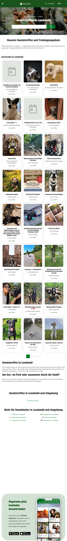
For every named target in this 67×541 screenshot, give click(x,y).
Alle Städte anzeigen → (33, 400)
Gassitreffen (54, 85)
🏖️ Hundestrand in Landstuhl (17, 417)
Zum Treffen (12, 94)
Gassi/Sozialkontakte (33, 85)
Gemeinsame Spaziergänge (54, 194)
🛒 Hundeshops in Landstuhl (17, 420)
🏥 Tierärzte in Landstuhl (49, 417)
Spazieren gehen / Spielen (54, 343)
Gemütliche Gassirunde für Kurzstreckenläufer (12, 86)
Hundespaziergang (12, 194)
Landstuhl (40, 16)
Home (26, 16)
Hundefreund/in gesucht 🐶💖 (33, 308)
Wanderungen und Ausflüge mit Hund (33, 159)
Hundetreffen (33, 16)
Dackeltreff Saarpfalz (33, 194)
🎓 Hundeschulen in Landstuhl (49, 420)
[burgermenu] (2, 4)
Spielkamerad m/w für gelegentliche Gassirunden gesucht (54, 271)
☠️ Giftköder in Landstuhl (17, 414)
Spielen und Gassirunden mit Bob (33, 343)
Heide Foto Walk (54, 228)
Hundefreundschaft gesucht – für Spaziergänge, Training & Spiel (33, 230)
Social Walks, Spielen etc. (11, 307)
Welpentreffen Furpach (53, 307)
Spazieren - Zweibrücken (33, 269)
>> (39, 356)
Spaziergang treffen (54, 123)
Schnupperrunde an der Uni (33, 123)
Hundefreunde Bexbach (12, 269)
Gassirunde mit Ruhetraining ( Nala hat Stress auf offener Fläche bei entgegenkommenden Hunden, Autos (11, 231)
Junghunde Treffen (12, 343)
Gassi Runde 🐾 (12, 123)
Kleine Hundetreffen (54, 159)
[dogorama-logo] (25, 3)
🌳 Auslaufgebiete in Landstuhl (49, 414)
